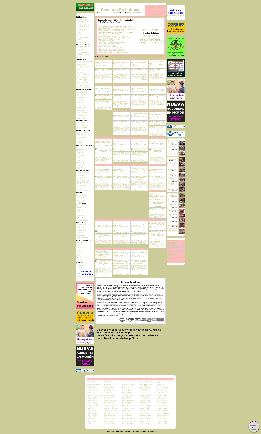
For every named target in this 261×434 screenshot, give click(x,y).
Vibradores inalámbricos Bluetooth (85, 61)
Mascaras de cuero (82, 143)
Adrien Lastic (80, 242)
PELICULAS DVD (171, 250)
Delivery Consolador (92, 381)
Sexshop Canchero (144, 389)
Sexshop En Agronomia (92, 397)
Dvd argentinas (81, 149)
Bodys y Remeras (81, 122)
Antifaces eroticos (81, 207)
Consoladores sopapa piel (83, 56)
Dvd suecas (80, 167)
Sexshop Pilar (102, 52)
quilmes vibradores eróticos (146, 384)
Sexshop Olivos (102, 45)
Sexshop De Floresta (109, 392)
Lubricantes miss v (81, 36)
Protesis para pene (81, 235)
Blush (78, 245)
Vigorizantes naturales (82, 220)
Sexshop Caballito (103, 32)
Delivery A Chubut (126, 410)
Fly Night (79, 32)
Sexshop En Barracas (144, 398)
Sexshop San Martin (103, 46)
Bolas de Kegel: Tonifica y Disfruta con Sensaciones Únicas (102, 142)
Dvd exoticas (80, 152)
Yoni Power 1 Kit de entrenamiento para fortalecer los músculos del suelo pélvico (157, 196)
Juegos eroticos (81, 214)
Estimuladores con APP (82, 172)
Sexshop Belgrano (103, 25)
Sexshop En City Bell (109, 405)
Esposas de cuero (81, 135)
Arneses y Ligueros (82, 92)
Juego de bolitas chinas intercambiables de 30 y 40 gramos (139, 170)
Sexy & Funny (80, 257)
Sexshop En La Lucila (92, 415)
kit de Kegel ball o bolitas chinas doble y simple (102, 170)
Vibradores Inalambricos (83, 74)
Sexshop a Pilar (126, 387)
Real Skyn (79, 34)
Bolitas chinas (80, 227)
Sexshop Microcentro (104, 29)
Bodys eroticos (80, 95)
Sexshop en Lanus (109, 416)
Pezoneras (79, 218)
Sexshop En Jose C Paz (128, 413)
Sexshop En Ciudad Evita (128, 405)
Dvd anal (79, 147)
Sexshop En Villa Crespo (93, 425)
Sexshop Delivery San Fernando (95, 395)
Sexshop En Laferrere (92, 416)
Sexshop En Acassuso (127, 395)
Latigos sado (80, 139)
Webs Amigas (130, 379)
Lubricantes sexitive (82, 40)
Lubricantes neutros (82, 29)
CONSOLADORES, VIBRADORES (172, 243)
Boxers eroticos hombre (83, 124)
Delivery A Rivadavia (162, 390)
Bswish (79, 247)
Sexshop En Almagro (127, 397)
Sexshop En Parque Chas (128, 421)
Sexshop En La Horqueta (163, 413)
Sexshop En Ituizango (109, 413)
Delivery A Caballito (144, 413)
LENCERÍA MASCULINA (173, 247)
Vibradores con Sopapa (83, 85)
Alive (78, 244)
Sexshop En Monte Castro (146, 420)
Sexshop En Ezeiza (162, 408)
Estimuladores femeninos (83, 182)
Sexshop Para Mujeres (173, 215)
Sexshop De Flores (91, 392)
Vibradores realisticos (82, 80)
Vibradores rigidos (81, 75)
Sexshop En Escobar (144, 408)
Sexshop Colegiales (103, 49)
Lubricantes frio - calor (82, 27)
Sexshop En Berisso (144, 400)
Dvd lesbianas (80, 162)
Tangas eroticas (81, 113)
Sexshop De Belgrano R (110, 390)
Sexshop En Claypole (162, 405)
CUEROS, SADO (171, 249)
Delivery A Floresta (161, 402)
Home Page (98, 56)
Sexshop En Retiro (109, 423)
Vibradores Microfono (82, 82)
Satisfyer (79, 253)
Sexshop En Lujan (161, 418)
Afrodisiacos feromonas (83, 209)
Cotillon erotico (80, 210)
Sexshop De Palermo (92, 394)
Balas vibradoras (81, 174)
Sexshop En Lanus (126, 416)
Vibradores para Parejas (83, 62)
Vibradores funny (81, 69)
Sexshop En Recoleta (92, 423)
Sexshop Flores (102, 35)
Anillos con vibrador (82, 64)
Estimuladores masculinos (83, 183)
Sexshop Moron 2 (173, 225)
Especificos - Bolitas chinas (105, 58)
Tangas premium (81, 115)
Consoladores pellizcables (83, 51)
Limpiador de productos (83, 21)
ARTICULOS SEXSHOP (173, 240)
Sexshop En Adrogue (162, 395)
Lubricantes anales (81, 23)
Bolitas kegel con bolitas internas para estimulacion (156, 142)
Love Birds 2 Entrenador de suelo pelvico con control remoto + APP (139, 254)
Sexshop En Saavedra (127, 423)
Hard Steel (79, 258)
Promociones (80, 267)
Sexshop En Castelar (162, 403)
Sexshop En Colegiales (145, 407)
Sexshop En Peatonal (162, 421)
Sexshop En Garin (91, 412)
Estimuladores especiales (83, 180)
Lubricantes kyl (81, 31)
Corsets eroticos (81, 100)
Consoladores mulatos (82, 49)
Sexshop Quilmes (103, 39)
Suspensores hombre (82, 128)
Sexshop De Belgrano (92, 390)
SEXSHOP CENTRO (172, 252)
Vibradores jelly (81, 71)
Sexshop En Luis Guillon (145, 418)
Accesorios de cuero (82, 132)
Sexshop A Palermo (109, 387)
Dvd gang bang (81, 155)
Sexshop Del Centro (162, 394)
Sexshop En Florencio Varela (111, 410)
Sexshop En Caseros (144, 403)
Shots (78, 255)
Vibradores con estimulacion (84, 66)
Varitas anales (80, 200)
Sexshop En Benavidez (110, 400)
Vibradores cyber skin (82, 67)
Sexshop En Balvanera (92, 398)
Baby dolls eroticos (81, 94)
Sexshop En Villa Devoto (110, 425)
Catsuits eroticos (81, 97)
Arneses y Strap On (82, 229)
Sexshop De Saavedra (110, 394)
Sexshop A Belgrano (109, 385)
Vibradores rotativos (82, 84)
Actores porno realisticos (83, 46)
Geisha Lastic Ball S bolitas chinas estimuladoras (103, 89)
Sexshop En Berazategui (128, 400)
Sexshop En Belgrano (162, 398)
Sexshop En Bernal (162, 400)
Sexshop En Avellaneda (163, 397)
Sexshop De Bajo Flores (163, 389)
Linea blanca (80, 140)
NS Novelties (80, 250)
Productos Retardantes (82, 237)
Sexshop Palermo (103, 26)
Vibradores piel (80, 72)
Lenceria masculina (82, 127)
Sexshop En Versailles (144, 423)
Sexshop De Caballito (127, 390)
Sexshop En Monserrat (110, 420)
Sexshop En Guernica (144, 412)
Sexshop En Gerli (108, 412)
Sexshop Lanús (102, 43)
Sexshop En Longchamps (110, 418)
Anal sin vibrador (81, 197)
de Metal (79, 188)
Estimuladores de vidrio (82, 179)
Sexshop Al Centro (108, 389)
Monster (79, 57)
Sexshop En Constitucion (163, 407)
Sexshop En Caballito (92, 403)
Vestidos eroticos (81, 118)
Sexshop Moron (102, 40)
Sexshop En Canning (109, 403)
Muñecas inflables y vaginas (84, 190)
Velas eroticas (80, 217)
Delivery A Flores (91, 407)
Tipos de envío (155, 11)
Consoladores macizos (82, 47)
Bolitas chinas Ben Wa (119, 89)
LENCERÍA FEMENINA (173, 245)
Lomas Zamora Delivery (128, 384)
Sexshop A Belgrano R (127, 385)
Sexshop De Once (161, 392)
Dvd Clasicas (80, 165)
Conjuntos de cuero (82, 134)
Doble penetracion (81, 230)
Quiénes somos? (155, 14)
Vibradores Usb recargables (84, 87)
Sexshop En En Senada (128, 408)
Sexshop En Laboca (120, 9)
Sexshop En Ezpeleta (92, 410)
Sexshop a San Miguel (162, 387)
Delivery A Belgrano (109, 421)
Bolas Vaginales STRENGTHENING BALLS (120, 170)
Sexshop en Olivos (161, 420)
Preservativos (80, 215)
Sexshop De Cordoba (144, 390)
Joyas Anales (80, 198)
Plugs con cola (80, 202)
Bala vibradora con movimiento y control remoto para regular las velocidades (102, 253)
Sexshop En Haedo (162, 412)
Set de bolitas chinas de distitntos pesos (156, 170)
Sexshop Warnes (103, 48)
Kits (78, 238)
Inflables (79, 234)
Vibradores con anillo (82, 224)
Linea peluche (80, 142)
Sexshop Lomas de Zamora (106, 38)
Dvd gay (79, 157)
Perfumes (79, 39)
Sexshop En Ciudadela (145, 405)
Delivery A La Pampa (127, 398)
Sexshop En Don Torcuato (110, 408)
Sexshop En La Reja (127, 415)
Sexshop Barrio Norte (104, 28)
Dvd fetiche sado (81, 154)
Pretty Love (80, 252)
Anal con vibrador (81, 195)
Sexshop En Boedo (91, 402)
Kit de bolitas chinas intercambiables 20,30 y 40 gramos (157, 114)
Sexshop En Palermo (92, 421)
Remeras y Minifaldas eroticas (84, 108)
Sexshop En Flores (144, 410)
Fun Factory (80, 260)
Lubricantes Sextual (82, 42)
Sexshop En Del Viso (92, 408)
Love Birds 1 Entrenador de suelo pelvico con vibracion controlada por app (121, 254)
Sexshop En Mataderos (92, 420)
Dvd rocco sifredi (81, 163)
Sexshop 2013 (160, 384)
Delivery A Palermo (109, 395)
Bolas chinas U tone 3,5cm (156, 89)
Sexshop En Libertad (144, 416)
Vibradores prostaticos (82, 79)
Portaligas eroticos (81, 107)
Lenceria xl (79, 104)
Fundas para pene (81, 232)
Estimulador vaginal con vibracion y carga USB (102, 224)
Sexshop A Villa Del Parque (93, 389)
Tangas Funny (80, 117)
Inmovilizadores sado (82, 137)
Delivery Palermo (108, 381)
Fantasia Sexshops (127, 381)
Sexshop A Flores (161, 385)
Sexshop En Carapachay (128, 403)
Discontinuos (80, 265)
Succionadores (80, 175)
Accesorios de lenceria (82, 91)
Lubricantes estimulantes (83, 26)
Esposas (79, 212)
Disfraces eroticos (81, 102)
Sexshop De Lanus (144, 392)
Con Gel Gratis (80, 264)
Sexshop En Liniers (162, 416)
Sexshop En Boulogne (109, 402)
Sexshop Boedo (102, 33)
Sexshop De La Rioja (127, 392)
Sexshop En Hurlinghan (92, 413)
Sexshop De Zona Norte (145, 394)
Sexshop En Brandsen (127, 402)
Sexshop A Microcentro (92, 387)
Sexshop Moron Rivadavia (105, 42)
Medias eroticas (81, 105)
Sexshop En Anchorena (145, 397)
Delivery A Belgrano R (92, 418)
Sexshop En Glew (126, 412)
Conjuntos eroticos (81, 99)
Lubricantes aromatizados (83, 24)
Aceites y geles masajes (83, 19)
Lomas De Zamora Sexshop (94, 384)
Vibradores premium (82, 77)
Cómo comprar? (156, 7)
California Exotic (81, 249)
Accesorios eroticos (82, 205)
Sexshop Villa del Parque (105, 30)
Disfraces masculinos (82, 125)
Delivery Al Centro (108, 384)
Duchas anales (80, 194)
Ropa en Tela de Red (82, 112)
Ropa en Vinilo (80, 110)
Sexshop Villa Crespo (104, 36)
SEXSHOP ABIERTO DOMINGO (175, 257)
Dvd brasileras (80, 150)
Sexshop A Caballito (144, 385)
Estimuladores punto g (82, 187)
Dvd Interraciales (81, 160)
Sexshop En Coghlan (109, 407)
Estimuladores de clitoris (83, 177)
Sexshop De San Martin (128, 394)
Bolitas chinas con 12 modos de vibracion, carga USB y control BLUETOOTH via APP (157, 224)
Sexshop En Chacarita (92, 405)
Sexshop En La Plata (109, 415)
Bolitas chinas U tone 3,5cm (121, 115)
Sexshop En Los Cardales (128, 418)
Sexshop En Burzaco (144, 402)
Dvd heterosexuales (82, 159)
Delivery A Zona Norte (144, 387)
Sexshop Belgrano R (127, 389)
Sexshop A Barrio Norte (92, 385)
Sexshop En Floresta (162, 410)
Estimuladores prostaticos (83, 185)
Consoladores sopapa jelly (83, 54)
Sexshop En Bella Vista (92, 400)
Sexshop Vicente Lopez (104, 50)
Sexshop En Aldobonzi (109, 397)
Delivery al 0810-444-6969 (85, 273)
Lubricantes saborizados (83, 37)
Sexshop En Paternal (144, 421)
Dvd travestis (80, 168)
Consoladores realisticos (83, 52)
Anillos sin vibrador (81, 225)
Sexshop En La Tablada (145, 415)
